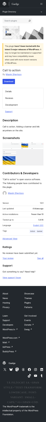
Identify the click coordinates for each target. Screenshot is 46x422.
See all (40, 258)
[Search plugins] (29, 20)
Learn (5, 315)
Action (32, 231)
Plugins (27, 302)
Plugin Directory (9, 12)
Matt (6, 342)
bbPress (8, 347)
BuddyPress (9, 351)
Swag (28, 329)
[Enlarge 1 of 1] (40, 145)
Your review (8, 258)
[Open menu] (42, 4)
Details (8, 91)
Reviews (9, 98)
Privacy (6, 307)
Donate (29, 324)
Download (8, 81)
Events (27, 320)
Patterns (28, 307)
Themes (28, 298)
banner (39, 231)
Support (9, 111)
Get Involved (30, 315)
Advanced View (10, 238)
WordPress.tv (10, 329)
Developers (8, 324)
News (5, 298)
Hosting (6, 302)
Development (11, 105)
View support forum (12, 277)
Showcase (29, 293)
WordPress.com (11, 338)
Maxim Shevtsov (14, 74)
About (5, 293)
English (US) (38, 225)
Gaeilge (12, 363)
